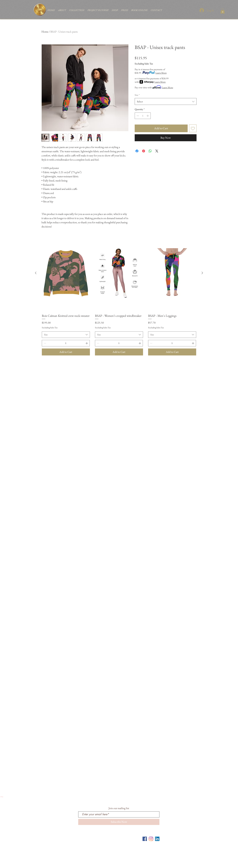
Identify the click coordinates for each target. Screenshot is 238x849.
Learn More (161, 72)
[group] (119, 296)
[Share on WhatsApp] (150, 151)
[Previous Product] (36, 273)
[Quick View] (66, 273)
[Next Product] (202, 273)
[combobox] (166, 101)
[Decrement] (137, 116)
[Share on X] (157, 151)
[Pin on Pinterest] (143, 151)
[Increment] (148, 116)
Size (137, 94)
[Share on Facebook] (137, 151)
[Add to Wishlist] (193, 128)
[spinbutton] (143, 116)
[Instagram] (151, 839)
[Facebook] (145, 839)
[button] (222, 11)
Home (44, 31)
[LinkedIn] (157, 839)
